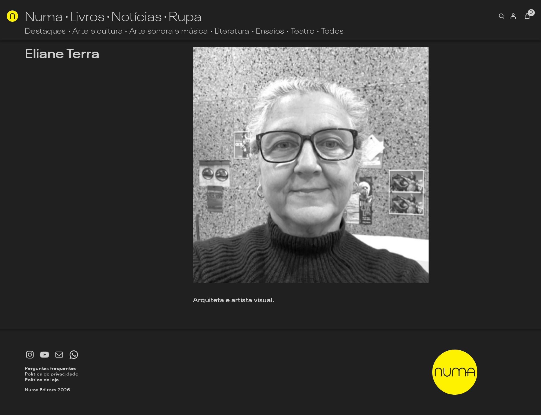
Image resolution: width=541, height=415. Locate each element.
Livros (87, 16)
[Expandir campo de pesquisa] (501, 16)
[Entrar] (513, 16)
